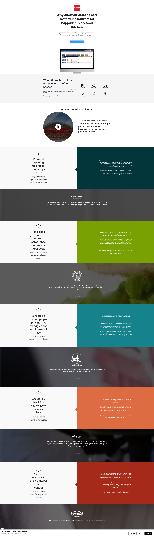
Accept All (148, 533)
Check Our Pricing (50, 96)
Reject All (140, 533)
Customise (132, 533)
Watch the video (77, 212)
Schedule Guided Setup (77, 41)
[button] (2, 529)
